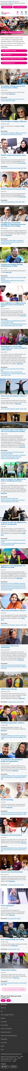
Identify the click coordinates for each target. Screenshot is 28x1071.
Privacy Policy (4, 1042)
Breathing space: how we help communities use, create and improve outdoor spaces (14, 348)
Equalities (3, 1018)
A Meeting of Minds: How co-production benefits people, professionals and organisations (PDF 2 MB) (14, 777)
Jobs (2, 1011)
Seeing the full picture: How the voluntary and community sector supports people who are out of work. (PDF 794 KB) (13, 588)
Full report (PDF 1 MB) (14, 949)
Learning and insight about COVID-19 (13, 58)
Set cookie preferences (20, 7)
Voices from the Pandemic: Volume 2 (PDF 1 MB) (13, 409)
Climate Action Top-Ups (9, 689)
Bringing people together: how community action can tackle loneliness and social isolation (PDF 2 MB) (14, 849)
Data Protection (4, 1025)
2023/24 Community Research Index (13, 155)
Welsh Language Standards (7, 1014)
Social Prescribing (7, 800)
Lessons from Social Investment (12, 872)
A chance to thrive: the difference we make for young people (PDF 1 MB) (13, 544)
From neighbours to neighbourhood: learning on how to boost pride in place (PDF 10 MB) (13, 324)
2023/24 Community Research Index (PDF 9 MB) (13, 168)
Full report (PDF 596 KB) (14, 918)
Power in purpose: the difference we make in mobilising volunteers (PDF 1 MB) (13, 500)
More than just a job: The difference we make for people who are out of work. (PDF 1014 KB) (13, 584)
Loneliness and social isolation (11, 835)
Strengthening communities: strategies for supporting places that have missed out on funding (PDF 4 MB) (12, 242)
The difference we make (9, 50)
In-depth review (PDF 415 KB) (16, 885)
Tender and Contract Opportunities (9, 1035)
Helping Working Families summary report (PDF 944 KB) (13, 278)
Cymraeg (13, 1066)
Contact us (3, 1008)
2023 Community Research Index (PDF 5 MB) (13, 202)
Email (21, 1056)
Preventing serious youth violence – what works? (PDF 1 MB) (14, 983)
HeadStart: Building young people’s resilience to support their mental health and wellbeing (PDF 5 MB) (13, 737)
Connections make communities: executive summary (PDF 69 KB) (12, 453)
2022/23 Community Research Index (13, 189)
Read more (12, 94)
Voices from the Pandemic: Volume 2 (13, 396)
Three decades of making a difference (14, 121)
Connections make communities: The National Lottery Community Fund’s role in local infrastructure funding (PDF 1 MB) (13, 456)
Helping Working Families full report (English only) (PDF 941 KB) (12, 281)
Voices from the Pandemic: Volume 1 (13, 610)
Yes (4, 1001)
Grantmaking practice (8, 63)
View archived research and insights (14, 989)
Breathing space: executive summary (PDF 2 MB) (12, 369)
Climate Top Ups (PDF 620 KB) (16, 702)
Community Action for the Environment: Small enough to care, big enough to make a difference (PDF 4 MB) (14, 666)
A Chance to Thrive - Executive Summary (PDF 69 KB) (13, 541)
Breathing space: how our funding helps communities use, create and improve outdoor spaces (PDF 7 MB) (13, 373)
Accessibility (4, 1021)
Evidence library (6, 54)
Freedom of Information (6, 1028)
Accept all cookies (7, 7)
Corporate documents (6, 1032)
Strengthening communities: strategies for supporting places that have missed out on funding (13, 224)
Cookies (2, 1046)
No (9, 1001)
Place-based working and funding (12, 939)
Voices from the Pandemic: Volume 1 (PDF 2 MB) (13, 625)
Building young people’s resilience (12, 723)
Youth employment (7, 905)
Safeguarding (4, 1039)
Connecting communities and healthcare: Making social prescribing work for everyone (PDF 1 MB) (14, 813)
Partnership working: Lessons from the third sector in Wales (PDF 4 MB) (12, 100)
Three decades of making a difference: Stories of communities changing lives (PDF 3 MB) (14, 133)
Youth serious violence (9, 970)
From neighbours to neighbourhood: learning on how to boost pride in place (13, 304)
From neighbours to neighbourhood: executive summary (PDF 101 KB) (13, 321)
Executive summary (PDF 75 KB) (9, 498)
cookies (10, 1)
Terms (2, 1049)
